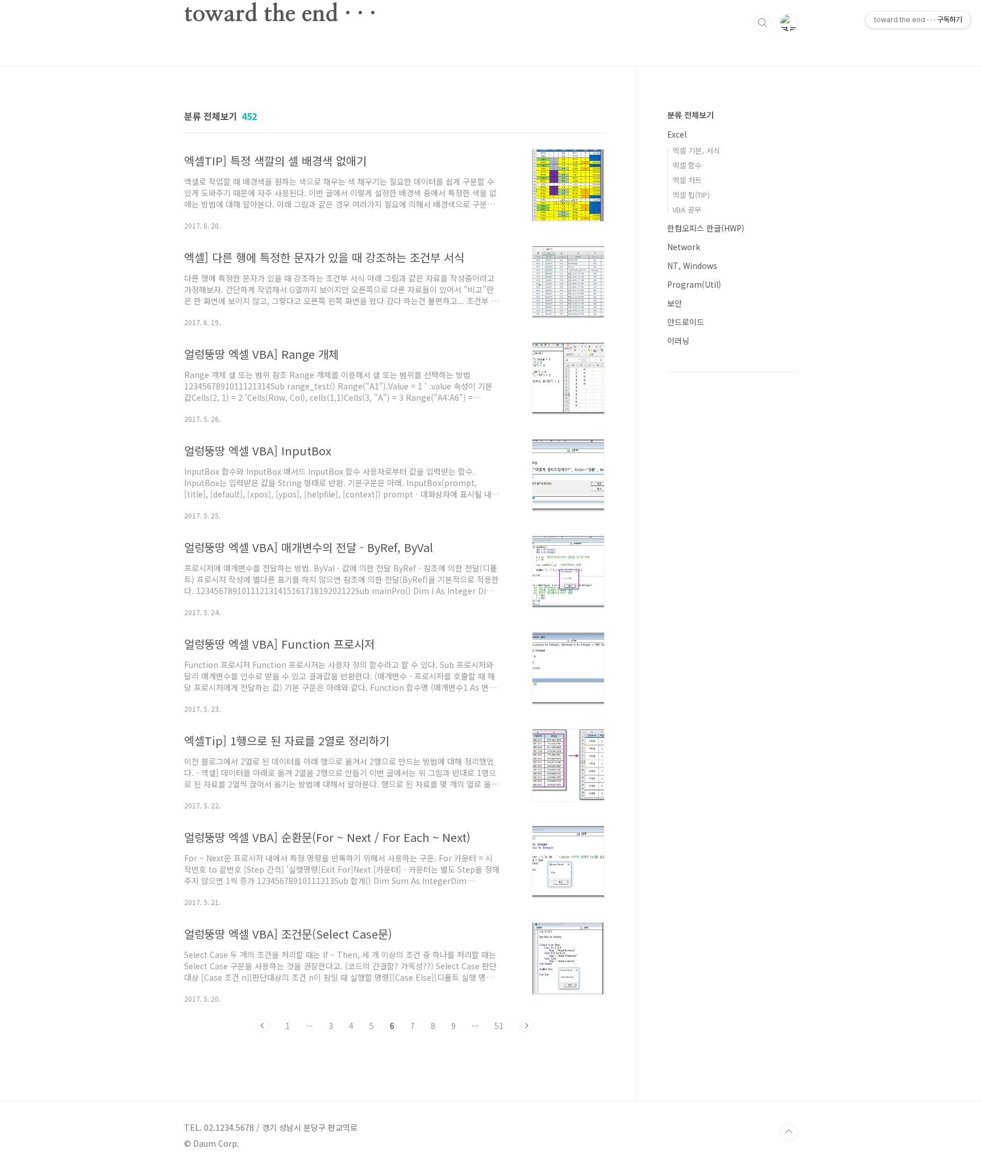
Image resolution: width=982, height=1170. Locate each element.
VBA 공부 (686, 209)
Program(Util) (694, 284)
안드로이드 (685, 321)
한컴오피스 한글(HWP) (705, 228)
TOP (789, 1132)
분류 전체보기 (690, 115)
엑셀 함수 (687, 165)
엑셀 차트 (687, 180)
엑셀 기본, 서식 (696, 150)
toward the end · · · (280, 14)
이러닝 (678, 340)
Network (683, 246)
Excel (676, 134)
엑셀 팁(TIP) (691, 194)
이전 (262, 1025)
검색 (762, 22)
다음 (526, 1025)
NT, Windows (692, 265)
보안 (674, 303)
